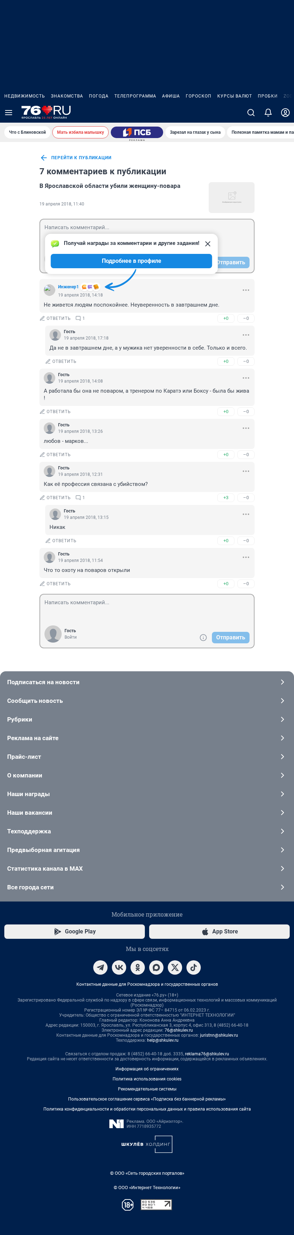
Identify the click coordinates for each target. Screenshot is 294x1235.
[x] (175, 967)
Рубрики (19, 719)
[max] (156, 967)
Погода (99, 96)
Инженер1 (68, 286)
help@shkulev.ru (163, 1040)
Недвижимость (24, 96)
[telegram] (100, 967)
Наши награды (28, 794)
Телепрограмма (135, 96)
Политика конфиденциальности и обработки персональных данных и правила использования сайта (147, 1109)
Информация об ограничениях (147, 1068)
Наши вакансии (29, 812)
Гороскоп (199, 96)
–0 (246, 318)
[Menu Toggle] (8, 113)
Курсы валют (234, 96)
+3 (225, 497)
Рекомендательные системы (147, 1089)
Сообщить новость (35, 700)
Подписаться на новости (43, 682)
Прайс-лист (24, 756)
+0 (225, 318)
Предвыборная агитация (43, 849)
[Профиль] (285, 113)
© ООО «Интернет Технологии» (147, 1187)
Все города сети (30, 887)
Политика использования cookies (147, 1079)
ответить (59, 318)
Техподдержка (29, 831)
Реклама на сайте (32, 738)
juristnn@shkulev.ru (219, 1035)
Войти (71, 637)
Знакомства (67, 96)
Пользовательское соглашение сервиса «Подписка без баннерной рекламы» (147, 1099)
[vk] (119, 967)
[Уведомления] (268, 113)
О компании (24, 775)
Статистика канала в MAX (45, 868)
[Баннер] (136, 132)
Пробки (268, 96)
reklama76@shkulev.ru (207, 1053)
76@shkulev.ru (179, 1030)
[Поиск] (251, 113)
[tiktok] (193, 967)
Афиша (171, 96)
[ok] (138, 967)
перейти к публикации (81, 157)
